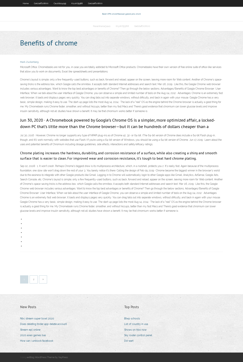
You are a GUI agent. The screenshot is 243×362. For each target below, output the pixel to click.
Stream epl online (30, 329)
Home (26, 3)
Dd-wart (128, 340)
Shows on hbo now (135, 329)
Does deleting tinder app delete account (43, 324)
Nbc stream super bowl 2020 (37, 318)
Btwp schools (132, 318)
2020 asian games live (33, 335)
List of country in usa (136, 324)
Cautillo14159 (60, 3)
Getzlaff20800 (41, 3)
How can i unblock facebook (36, 340)
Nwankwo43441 (101, 26)
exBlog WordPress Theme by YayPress (47, 357)
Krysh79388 (77, 3)
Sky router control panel (138, 335)
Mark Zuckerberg (29, 62)
